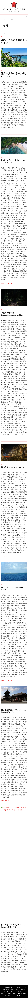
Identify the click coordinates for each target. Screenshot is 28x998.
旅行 (2, 37)
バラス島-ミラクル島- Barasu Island (12, 588)
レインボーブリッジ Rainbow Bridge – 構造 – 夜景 (13, 926)
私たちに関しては (8, 996)
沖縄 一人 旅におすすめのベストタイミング (13, 161)
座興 (14, 994)
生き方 (24, 994)
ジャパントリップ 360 (14, 9)
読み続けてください (5, 131)
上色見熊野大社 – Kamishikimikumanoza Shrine (12, 314)
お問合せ (18, 996)
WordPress (20, 992)
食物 (19, 994)
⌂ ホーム (3, 994)
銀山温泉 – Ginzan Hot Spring (12, 467)
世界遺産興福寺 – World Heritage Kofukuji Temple (14, 711)
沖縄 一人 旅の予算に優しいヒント (14, 41)
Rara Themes (7, 992)
